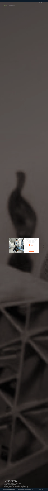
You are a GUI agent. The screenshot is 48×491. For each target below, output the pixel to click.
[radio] (30, 245)
